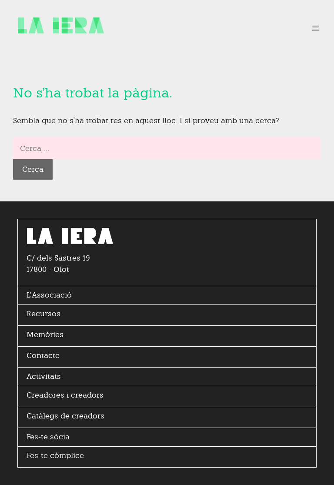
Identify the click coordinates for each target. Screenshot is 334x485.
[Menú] (311, 28)
